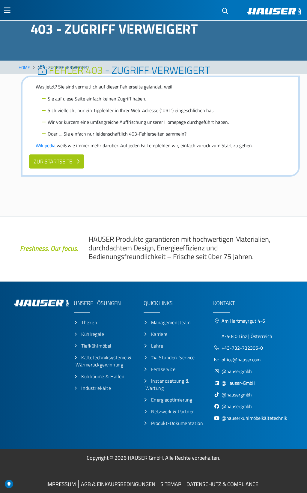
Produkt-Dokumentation (177, 423)
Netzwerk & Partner (172, 411)
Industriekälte (96, 388)
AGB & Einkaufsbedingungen (118, 484)
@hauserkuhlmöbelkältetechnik (255, 418)
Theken (89, 322)
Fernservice (163, 369)
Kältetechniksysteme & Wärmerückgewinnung (104, 361)
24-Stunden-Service (173, 357)
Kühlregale (92, 334)
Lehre (157, 345)
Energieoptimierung (171, 399)
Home (24, 67)
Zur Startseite (53, 161)
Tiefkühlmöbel (96, 345)
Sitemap (170, 484)
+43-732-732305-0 (242, 347)
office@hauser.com (241, 359)
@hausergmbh (237, 371)
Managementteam (171, 322)
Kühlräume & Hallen (102, 376)
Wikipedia (45, 145)
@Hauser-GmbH (238, 383)
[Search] (225, 11)
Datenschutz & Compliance (222, 484)
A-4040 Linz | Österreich (247, 336)
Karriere (159, 334)
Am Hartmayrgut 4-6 (243, 320)
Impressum (61, 484)
